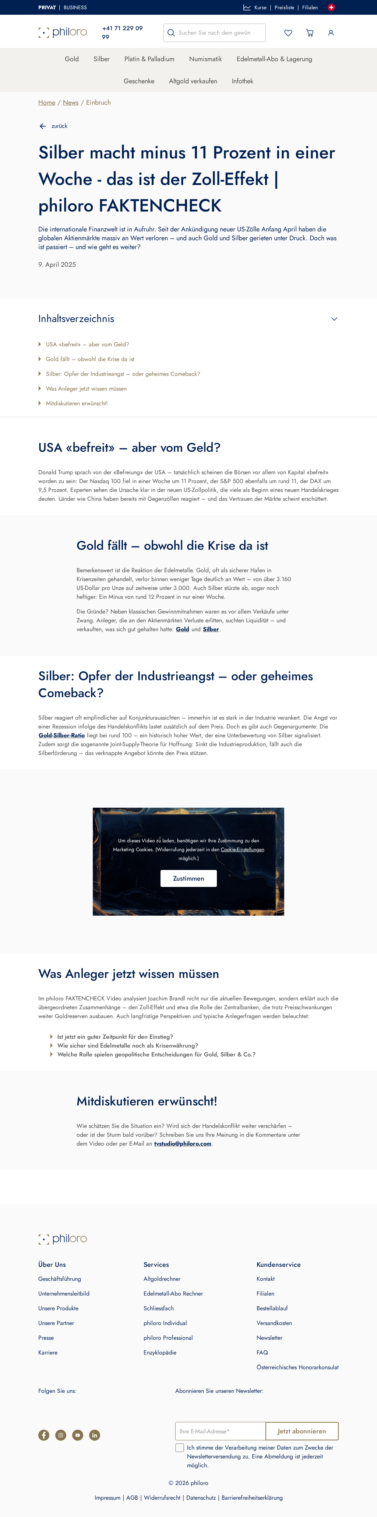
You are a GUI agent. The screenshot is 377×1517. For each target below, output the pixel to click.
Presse (46, 1338)
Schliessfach (159, 1308)
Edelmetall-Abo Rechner (173, 1293)
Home (46, 102)
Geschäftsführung (59, 1279)
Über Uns (52, 1264)
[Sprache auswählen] (331, 7)
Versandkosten (274, 1323)
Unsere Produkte (58, 1308)
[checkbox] (179, 1447)
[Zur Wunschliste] (288, 33)
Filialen (310, 7)
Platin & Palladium (149, 59)
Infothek (242, 81)
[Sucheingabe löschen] (258, 32)
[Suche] (171, 32)
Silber (102, 59)
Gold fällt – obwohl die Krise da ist (90, 359)
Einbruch (98, 102)
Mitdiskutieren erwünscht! (77, 403)
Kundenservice (279, 1264)
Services (156, 1264)
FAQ (262, 1352)
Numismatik (205, 59)
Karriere (47, 1352)
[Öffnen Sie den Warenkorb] (309, 33)
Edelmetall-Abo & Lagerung (274, 59)
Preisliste (284, 7)
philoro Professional (168, 1338)
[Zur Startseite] (62, 33)
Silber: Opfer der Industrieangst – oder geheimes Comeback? (123, 374)
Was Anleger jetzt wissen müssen (86, 388)
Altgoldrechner (162, 1279)
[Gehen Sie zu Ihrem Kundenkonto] (331, 33)
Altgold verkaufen (193, 81)
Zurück (59, 126)
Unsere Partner (56, 1323)
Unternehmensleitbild (63, 1293)
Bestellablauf (272, 1308)
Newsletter (269, 1338)
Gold (72, 59)
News (70, 102)
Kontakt (266, 1279)
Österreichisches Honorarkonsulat (298, 1367)
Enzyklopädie (160, 1352)
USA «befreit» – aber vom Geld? (87, 344)
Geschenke (139, 81)
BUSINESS (75, 7)
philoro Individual (165, 1323)
